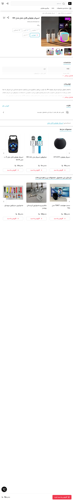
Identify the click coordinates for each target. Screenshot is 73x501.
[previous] (69, 153)
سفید (34, 30)
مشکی (16, 30)
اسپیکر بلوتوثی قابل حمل (48, 13)
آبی (25, 30)
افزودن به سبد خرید (60, 497)
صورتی (34, 35)
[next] (3, 153)
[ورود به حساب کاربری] (7, 3)
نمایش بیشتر (69, 76)
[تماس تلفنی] (4, 489)
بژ (24, 35)
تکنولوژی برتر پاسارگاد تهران (64, 13)
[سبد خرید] (3, 3)
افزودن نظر (5, 106)
